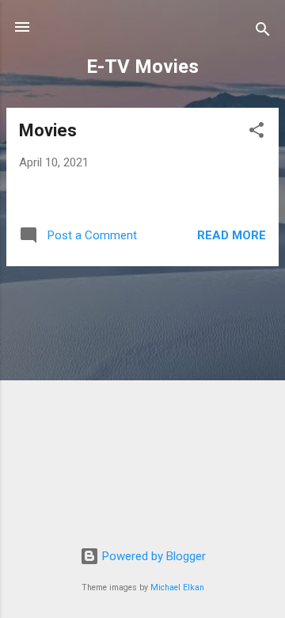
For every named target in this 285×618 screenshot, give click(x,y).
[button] (256, 132)
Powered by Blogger (152, 556)
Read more (231, 235)
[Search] (262, 32)
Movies (48, 130)
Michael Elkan (177, 587)
